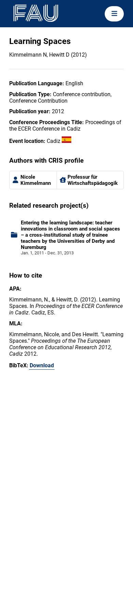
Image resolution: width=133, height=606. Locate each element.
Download (42, 365)
